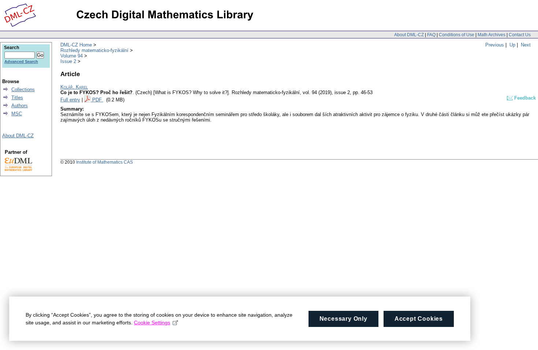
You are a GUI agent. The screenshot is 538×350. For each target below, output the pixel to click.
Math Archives (491, 34)
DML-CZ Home (76, 45)
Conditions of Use (456, 34)
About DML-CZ (409, 34)
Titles (17, 97)
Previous (494, 45)
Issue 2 (68, 61)
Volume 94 (71, 56)
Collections (23, 89)
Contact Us (520, 34)
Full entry (70, 100)
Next (526, 45)
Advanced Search (21, 61)
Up (512, 45)
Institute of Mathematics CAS (104, 162)
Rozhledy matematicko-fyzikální (94, 50)
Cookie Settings (152, 322)
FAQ (431, 34)
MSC (16, 113)
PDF (97, 100)
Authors (19, 105)
